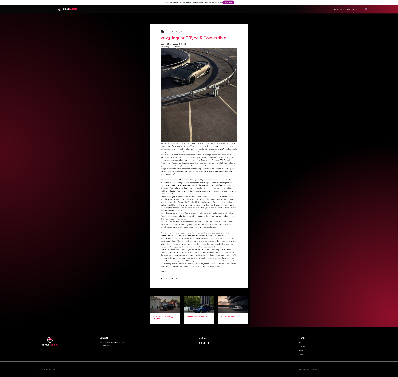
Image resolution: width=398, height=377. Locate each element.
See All (245, 292)
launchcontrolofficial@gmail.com (112, 343)
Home (300, 342)
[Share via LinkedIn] (172, 278)
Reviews (163, 271)
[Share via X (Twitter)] (167, 278)
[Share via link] (177, 278)
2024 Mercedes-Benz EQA (198, 316)
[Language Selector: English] (367, 9)
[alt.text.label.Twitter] (204, 342)
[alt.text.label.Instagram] (200, 342)
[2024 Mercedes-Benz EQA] (199, 304)
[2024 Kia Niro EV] (233, 304)
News (300, 350)
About (300, 354)
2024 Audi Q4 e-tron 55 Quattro (163, 317)
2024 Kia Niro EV (227, 316)
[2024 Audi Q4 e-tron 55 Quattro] (165, 304)
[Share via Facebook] (162, 278)
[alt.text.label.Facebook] (208, 342)
